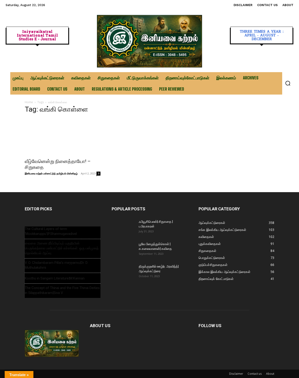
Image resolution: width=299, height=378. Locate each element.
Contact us (255, 374)
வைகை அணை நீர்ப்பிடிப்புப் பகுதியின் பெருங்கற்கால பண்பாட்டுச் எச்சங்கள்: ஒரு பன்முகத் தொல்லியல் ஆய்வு (62, 248)
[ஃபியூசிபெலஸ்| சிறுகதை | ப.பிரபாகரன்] (123, 227)
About (270, 374)
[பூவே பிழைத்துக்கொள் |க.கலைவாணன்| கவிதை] (123, 250)
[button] (287, 83)
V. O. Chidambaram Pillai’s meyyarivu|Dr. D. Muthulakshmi (56, 265)
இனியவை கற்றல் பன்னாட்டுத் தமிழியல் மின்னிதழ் (51, 173)
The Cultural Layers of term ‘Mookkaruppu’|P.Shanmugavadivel (51, 231)
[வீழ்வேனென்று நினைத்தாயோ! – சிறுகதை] (62, 136)
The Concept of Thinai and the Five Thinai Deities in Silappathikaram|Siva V (62, 290)
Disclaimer (236, 374)
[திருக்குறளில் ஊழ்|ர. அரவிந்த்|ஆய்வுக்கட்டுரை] (123, 272)
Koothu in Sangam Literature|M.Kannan (55, 278)
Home (29, 102)
